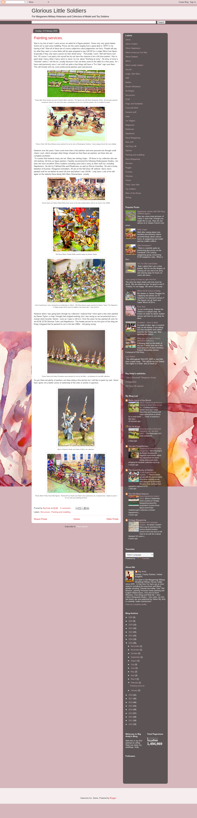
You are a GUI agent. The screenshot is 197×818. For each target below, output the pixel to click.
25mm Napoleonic (132, 48)
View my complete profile (136, 604)
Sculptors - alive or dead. (147, 322)
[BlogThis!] (79, 508)
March (134, 679)
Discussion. (45, 512)
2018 (130, 695)
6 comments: (66, 508)
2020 (130, 639)
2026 (130, 617)
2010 (130, 724)
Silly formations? (144, 245)
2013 (130, 713)
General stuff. (131, 112)
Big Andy (142, 571)
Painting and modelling (60, 512)
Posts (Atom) (82, 526)
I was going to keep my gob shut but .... (142, 279)
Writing (128, 197)
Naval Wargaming (132, 138)
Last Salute (130, 356)
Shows (128, 180)
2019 (130, 643)
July (133, 664)
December (135, 646)
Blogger (113, 798)
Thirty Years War (132, 185)
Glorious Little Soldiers (59, 11)
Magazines (130, 125)
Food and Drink (131, 108)
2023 (130, 628)
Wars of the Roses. (133, 193)
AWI (127, 78)
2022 (130, 632)
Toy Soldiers (130, 189)
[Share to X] (82, 508)
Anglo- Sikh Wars (132, 74)
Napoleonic (130, 133)
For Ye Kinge (134, 426)
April (133, 675)
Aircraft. (128, 69)
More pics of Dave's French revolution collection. (148, 339)
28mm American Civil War (136, 52)
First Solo (141, 307)
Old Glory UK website (134, 386)
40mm (128, 61)
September (135, 657)
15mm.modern (131, 44)
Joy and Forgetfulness (138, 446)
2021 (130, 636)
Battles (128, 82)
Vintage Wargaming (137, 520)
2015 (130, 706)
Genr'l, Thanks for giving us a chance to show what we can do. (151, 405)
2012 (130, 717)
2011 (130, 720)
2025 (130, 621)
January (134, 690)
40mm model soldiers (134, 65)
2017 (130, 699)
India (127, 116)
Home (77, 519)
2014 (130, 709)
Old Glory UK (131, 146)
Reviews (129, 163)
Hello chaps (142, 230)
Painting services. (48, 38)
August (134, 661)
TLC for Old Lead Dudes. (147, 264)
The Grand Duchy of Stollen (140, 470)
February (135, 683)
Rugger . (129, 168)
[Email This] (76, 508)
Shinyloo (129, 176)
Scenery (128, 172)
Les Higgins (130, 121)
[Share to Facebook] (85, 508)
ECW (127, 99)
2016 (130, 702)
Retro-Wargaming (132, 159)
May (133, 672)
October (134, 653)
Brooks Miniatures (133, 86)
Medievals (129, 129)
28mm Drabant (131, 57)
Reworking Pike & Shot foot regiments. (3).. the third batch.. (150, 431)
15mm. (128, 40)
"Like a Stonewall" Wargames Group (140, 378)
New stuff (129, 142)
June (133, 668)
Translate (145, 558)
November (135, 650)
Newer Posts (40, 519)
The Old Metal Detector (138, 494)
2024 (130, 625)
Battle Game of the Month (139, 400)
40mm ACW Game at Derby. (149, 291)
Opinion (128, 150)
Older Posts (112, 519)
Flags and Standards (134, 104)
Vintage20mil (130, 382)
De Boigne (129, 91)
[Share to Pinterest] (87, 508)
